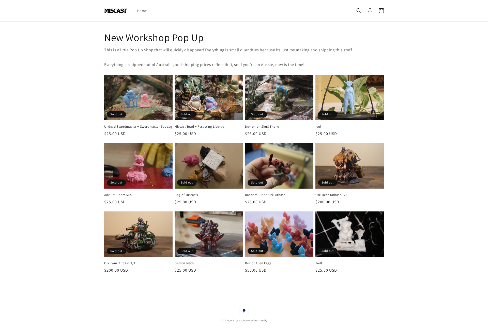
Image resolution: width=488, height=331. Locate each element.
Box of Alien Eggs (258, 263)
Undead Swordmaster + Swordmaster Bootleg (138, 127)
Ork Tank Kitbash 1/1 (119, 263)
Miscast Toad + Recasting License (199, 127)
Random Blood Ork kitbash (265, 195)
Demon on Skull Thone (262, 127)
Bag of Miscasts (186, 195)
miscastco (236, 320)
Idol (318, 127)
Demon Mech (184, 263)
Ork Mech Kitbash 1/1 (331, 195)
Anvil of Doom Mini (118, 195)
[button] (358, 10)
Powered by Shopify (255, 320)
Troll (318, 263)
